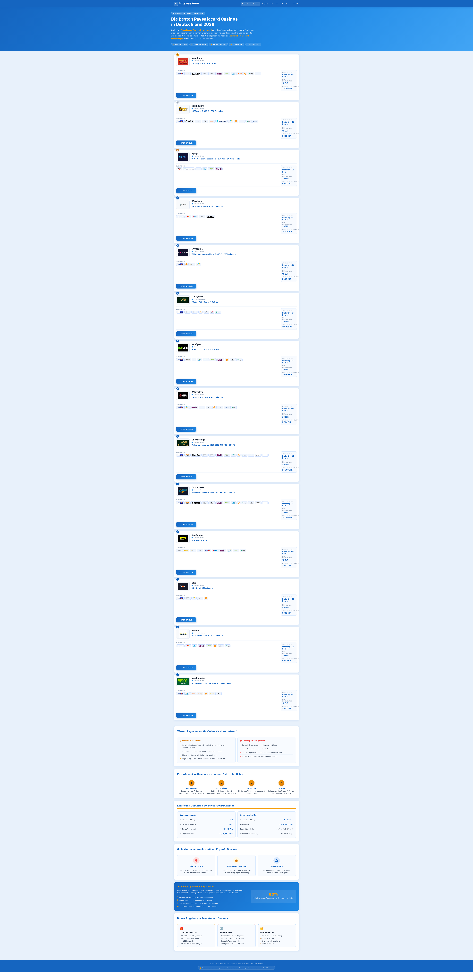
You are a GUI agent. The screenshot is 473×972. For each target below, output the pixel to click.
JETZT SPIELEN (186, 95)
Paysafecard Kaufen (270, 4)
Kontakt (295, 4)
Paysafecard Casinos (250, 4)
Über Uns (285, 4)
